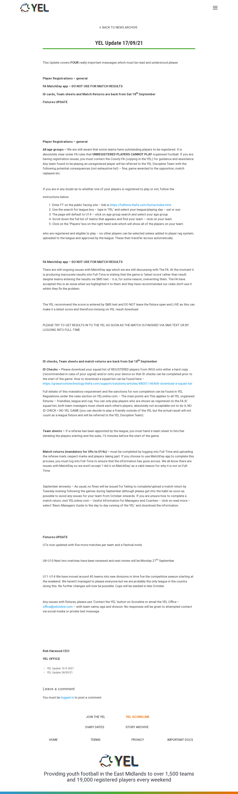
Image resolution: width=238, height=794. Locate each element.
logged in (67, 697)
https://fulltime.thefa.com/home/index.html (140, 205)
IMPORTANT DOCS (180, 740)
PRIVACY (137, 740)
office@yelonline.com (58, 606)
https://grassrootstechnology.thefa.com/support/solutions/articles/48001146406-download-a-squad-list (117, 383)
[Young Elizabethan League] (35, 8)
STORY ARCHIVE (137, 727)
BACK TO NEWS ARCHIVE (119, 27)
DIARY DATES (94, 727)
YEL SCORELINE (137, 717)
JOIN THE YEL (95, 717)
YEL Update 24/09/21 (60, 672)
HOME (53, 740)
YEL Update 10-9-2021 (60, 668)
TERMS (95, 740)
